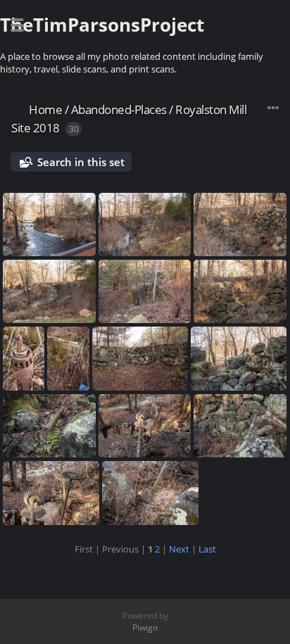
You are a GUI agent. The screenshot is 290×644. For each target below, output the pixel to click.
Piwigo (145, 627)
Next (179, 549)
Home (45, 109)
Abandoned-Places (119, 109)
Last (207, 549)
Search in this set (81, 162)
